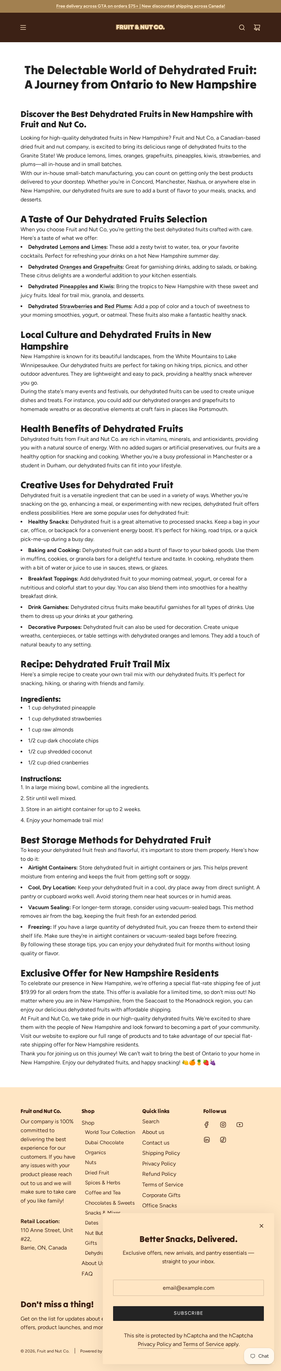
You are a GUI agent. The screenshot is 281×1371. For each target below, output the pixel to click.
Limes (98, 247)
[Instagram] (223, 1124)
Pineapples (73, 286)
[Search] (241, 27)
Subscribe (188, 1313)
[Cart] (257, 27)
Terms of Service (203, 1344)
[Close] (261, 1225)
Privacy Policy (154, 1344)
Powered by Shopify (98, 1351)
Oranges (70, 266)
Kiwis (106, 286)
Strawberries (76, 306)
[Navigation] (22, 27)
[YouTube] (239, 1124)
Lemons (69, 247)
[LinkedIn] (206, 1139)
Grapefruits (108, 266)
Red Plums (118, 306)
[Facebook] (206, 1124)
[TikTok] (223, 1139)
